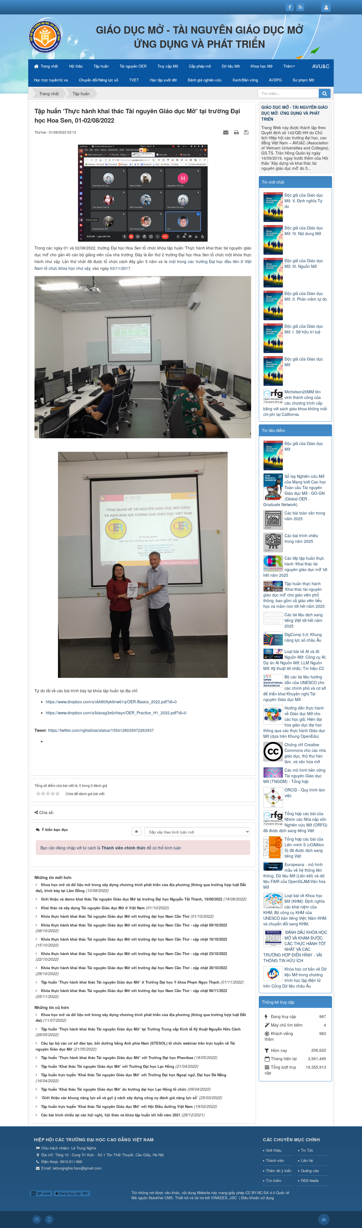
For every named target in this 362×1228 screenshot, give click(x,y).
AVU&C (320, 66)
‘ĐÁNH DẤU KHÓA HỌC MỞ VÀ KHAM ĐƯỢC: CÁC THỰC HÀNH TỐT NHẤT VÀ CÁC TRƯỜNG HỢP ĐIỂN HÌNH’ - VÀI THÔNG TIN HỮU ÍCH (295, 946)
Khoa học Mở (261, 66)
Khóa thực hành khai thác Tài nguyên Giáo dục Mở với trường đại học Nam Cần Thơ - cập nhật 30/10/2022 (134, 967)
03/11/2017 (120, 268)
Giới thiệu (273, 1150)
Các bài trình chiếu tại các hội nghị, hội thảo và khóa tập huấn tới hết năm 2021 (110, 1115)
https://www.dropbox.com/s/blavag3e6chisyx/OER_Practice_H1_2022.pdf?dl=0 (116, 712)
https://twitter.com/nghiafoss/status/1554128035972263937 (101, 730)
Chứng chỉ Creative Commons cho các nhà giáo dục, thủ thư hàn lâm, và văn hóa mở (305, 753)
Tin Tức (307, 1150)
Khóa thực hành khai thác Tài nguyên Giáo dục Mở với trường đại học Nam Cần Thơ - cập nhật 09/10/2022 (134, 925)
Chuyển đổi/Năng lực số (98, 80)
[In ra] (237, 132)
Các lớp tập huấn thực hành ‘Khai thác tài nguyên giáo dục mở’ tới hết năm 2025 (295, 566)
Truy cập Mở (168, 66)
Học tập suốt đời (163, 80)
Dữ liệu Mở (231, 66)
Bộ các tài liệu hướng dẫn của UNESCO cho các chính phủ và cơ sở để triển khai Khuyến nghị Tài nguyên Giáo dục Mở (294, 688)
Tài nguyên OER (133, 66)
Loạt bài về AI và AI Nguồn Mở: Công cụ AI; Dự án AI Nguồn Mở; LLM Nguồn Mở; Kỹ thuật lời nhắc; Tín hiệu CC (294, 659)
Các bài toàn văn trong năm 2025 (305, 515)
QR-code (43, 1193)
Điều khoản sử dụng (257, 1197)
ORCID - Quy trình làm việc (305, 792)
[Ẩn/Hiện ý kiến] (136, 831)
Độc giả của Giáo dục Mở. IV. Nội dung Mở (304, 230)
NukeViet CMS (161, 1197)
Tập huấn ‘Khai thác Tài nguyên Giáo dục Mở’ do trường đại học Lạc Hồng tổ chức (113, 1089)
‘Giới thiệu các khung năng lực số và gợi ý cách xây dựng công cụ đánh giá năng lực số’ (119, 1097)
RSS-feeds (310, 1180)
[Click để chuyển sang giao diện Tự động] (37, 1219)
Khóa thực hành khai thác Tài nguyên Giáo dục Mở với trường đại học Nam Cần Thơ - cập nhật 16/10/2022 (134, 939)
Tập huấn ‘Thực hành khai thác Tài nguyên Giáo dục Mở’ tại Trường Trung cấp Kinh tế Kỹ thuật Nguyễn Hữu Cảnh (141, 1029)
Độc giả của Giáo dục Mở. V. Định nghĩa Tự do (304, 200)
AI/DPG (275, 80)
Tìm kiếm (273, 1180)
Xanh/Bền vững (245, 80)
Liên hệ (307, 1160)
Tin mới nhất (273, 182)
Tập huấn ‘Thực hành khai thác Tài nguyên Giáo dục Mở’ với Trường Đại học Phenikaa (117, 1057)
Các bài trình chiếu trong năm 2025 (301, 538)
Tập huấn (101, 66)
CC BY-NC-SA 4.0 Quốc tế (267, 1192)
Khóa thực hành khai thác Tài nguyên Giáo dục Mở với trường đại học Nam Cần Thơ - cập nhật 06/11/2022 (134, 990)
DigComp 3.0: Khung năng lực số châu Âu (303, 637)
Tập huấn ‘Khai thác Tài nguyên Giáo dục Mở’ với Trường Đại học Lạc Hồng (107, 1066)
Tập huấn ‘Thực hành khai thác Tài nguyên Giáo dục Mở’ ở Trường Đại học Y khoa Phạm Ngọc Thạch (130, 982)
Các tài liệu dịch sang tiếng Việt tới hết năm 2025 (304, 620)
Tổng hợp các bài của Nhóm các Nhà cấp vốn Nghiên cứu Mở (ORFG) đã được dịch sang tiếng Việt (295, 822)
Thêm (288, 66)
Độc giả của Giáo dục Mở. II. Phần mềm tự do (306, 296)
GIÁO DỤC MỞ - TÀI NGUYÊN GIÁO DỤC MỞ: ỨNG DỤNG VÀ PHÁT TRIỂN (294, 113)
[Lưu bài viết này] (247, 132)
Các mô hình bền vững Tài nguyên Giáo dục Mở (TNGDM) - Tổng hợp (294, 775)
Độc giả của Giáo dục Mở (304, 361)
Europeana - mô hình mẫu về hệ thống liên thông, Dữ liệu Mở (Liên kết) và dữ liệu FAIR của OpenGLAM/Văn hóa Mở (294, 876)
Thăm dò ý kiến (278, 1170)
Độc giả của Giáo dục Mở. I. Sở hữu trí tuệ (304, 329)
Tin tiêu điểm (273, 430)
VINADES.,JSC (224, 1197)
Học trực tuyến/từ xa (51, 80)
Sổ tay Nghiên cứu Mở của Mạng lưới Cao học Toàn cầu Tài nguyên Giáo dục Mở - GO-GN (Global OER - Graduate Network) (294, 490)
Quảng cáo (310, 1170)
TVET (134, 80)
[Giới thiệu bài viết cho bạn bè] (226, 132)
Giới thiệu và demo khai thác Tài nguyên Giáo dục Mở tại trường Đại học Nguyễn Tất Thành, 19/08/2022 (131, 899)
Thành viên (275, 1160)
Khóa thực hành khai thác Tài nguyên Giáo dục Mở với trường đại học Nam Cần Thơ (115, 916)
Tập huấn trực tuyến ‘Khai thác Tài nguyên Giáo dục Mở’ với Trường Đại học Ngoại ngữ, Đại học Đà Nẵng (133, 1074)
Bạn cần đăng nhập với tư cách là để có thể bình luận (110, 848)
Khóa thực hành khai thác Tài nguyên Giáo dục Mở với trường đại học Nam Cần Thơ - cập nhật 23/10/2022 (134, 953)
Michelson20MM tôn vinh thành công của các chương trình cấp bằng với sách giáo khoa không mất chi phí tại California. (295, 403)
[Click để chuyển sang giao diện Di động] (49, 1219)
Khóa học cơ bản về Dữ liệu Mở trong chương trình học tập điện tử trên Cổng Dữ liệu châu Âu (295, 977)
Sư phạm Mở (303, 80)
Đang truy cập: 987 (74, 1193)
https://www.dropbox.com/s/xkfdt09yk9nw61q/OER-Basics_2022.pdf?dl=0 (111, 701)
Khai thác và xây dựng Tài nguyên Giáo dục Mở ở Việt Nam (93, 907)
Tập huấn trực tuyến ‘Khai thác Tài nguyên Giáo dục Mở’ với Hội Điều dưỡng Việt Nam (117, 1106)
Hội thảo (76, 66)
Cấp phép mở (200, 66)
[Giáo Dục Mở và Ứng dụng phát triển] (45, 36)
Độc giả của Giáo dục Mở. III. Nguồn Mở (304, 263)
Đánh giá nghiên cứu (204, 80)
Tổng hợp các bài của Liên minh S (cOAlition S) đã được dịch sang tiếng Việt (304, 847)
